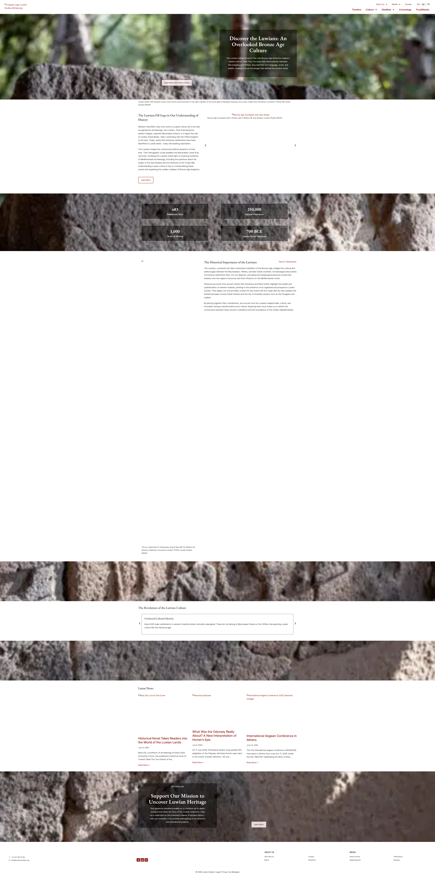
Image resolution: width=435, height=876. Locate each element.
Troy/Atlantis (422, 9)
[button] (205, 145)
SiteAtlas (386, 9)
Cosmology (405, 9)
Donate (408, 4)
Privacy (225, 872)
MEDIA (353, 852)
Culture (370, 9)
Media (395, 4)
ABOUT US (269, 852)
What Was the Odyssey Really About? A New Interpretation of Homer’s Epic (214, 736)
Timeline (356, 9)
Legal (218, 872)
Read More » (144, 765)
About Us (380, 4)
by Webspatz (234, 872)
